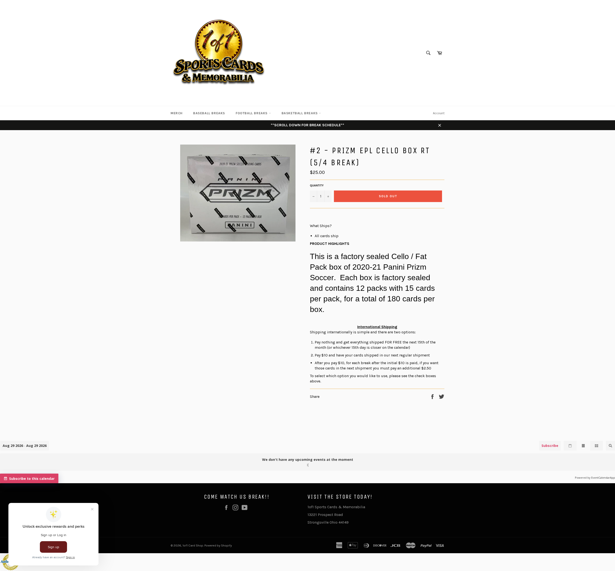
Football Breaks (252, 113)
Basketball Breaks (300, 113)
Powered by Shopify (218, 545)
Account (438, 113)
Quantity (317, 185)
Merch (177, 113)
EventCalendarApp (603, 477)
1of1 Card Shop (193, 545)
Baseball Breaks (209, 113)
